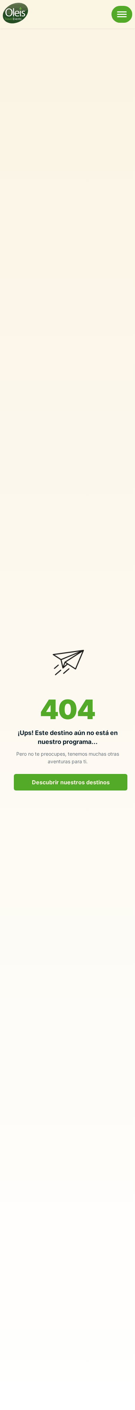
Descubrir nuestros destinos (71, 782)
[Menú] (121, 14)
